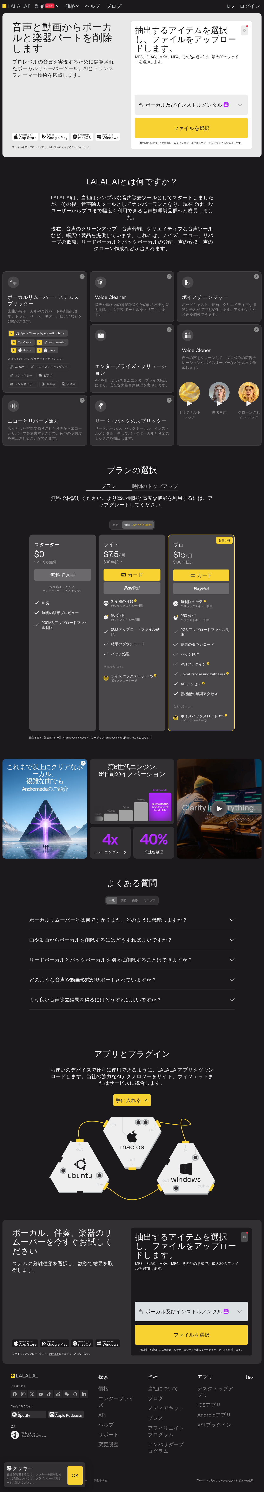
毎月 (116, 525)
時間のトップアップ (155, 486)
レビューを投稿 (244, 1480)
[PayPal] (132, 588)
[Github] (75, 1394)
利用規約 (54, 147)
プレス (155, 1418)
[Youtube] (41, 1394)
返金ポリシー (51, 737)
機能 (123, 900)
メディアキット (166, 1408)
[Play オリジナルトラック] (189, 403)
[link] (66, 1394)
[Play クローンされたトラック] (248, 403)
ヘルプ (106, 1424)
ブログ (155, 1398)
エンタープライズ (116, 1401)
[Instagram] (23, 1394)
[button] (191, 128)
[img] (141, 104)
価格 (135, 900)
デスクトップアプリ (215, 1391)
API (102, 1415)
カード (135, 575)
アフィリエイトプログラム (166, 1431)
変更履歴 (108, 1444)
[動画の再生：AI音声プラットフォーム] (219, 809)
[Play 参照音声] (219, 403)
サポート (108, 1434)
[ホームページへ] (49, 1376)
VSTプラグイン (214, 1424)
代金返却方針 (101, 1480)
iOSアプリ (209, 1405)
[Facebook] (15, 1394)
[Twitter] (32, 1394)
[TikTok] (49, 1394)
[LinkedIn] (84, 1394)
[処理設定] (244, 30)
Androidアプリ (214, 1415)
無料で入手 (62, 575)
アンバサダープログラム (166, 1447)
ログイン (250, 6)
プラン (109, 486)
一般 (112, 900)
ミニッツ (149, 900)
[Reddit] (58, 1394)
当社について (163, 1388)
